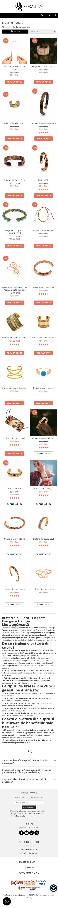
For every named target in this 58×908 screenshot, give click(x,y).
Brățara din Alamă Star (14, 123)
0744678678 (30, 849)
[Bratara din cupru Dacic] (14, 573)
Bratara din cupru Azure (43, 388)
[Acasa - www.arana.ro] (29, 6)
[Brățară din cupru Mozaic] (43, 51)
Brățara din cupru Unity (43, 589)
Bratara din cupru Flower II (43, 123)
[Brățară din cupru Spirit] (14, 422)
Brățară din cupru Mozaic (43, 66)
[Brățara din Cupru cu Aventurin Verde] (14, 215)
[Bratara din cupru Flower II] (43, 104)
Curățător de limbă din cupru (14, 67)
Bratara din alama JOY (44, 488)
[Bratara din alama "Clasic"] (43, 322)
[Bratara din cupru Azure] (43, 372)
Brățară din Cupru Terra (14, 180)
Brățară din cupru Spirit (14, 438)
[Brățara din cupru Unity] (43, 573)
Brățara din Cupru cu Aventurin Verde (14, 231)
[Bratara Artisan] (14, 473)
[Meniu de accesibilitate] (53, 888)
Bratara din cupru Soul (43, 539)
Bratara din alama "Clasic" (43, 337)
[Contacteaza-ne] (42, 15)
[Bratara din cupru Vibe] (43, 268)
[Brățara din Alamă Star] (14, 104)
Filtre (16, 31)
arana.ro (28, 740)
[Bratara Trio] (43, 161)
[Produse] (3, 16)
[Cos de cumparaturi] (49, 15)
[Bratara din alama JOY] (43, 473)
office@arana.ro (30, 853)
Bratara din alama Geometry (14, 388)
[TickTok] (31, 832)
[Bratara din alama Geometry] (14, 372)
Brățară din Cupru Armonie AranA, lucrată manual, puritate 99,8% (14, 288)
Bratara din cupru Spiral (14, 539)
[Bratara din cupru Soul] (43, 523)
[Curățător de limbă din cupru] (14, 51)
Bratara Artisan (14, 488)
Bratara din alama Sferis (43, 230)
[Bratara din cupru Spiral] (14, 523)
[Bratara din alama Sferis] (43, 215)
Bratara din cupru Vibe (43, 287)
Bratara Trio (43, 180)
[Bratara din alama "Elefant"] (14, 322)
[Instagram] (36, 832)
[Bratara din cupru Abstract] (43, 422)
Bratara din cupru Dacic (14, 589)
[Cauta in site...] (55, 15)
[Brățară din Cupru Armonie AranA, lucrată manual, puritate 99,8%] (14, 268)
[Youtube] (26, 832)
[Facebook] (21, 832)
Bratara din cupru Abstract (43, 438)
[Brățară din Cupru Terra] (14, 161)
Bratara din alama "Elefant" (14, 337)
